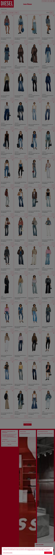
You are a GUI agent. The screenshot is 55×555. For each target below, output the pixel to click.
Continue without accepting (7, 552)
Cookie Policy (47, 549)
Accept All (48, 552)
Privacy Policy (41, 549)
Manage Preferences (31, 549)
